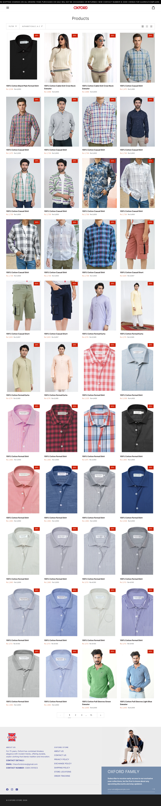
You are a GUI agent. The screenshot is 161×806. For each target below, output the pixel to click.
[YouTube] (17, 789)
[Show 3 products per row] (147, 26)
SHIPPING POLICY (62, 768)
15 (91, 715)
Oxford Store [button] (61, 747)
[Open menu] (10, 7)
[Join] (153, 789)
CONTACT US (60, 755)
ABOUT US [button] (10, 747)
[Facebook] (7, 789)
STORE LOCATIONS (62, 772)
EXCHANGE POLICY (63, 763)
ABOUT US (59, 751)
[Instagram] (12, 789)
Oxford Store (15, 800)
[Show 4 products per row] (152, 26)
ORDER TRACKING (62, 776)
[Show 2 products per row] (142, 26)
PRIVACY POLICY (61, 759)
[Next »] (100, 715)
